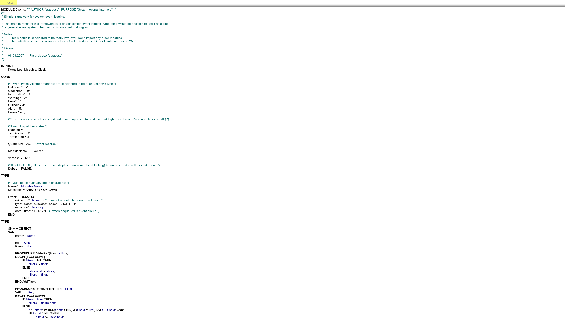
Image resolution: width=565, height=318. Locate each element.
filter (44, 264)
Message (38, 207)
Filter (28, 246)
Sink (27, 242)
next (39, 271)
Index (8, 2)
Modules (27, 186)
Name (38, 186)
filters (30, 260)
